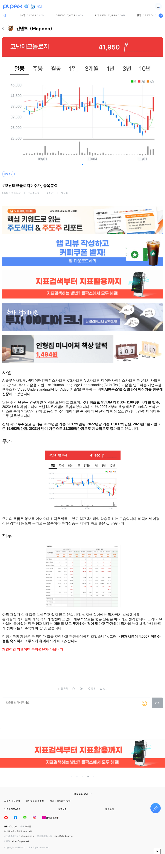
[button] (82, 164)
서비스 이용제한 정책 (60, 801)
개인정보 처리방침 (35, 801)
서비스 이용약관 (12, 801)
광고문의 (109, 809)
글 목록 (64, 688)
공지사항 (62, 809)
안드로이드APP (12, 809)
